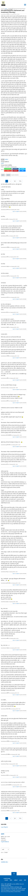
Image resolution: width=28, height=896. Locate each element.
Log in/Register (4, 827)
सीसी (25, 880)
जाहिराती (15, 880)
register (8, 175)
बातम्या (20, 880)
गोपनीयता (12, 887)
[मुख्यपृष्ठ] (3, 3)
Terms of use (4, 892)
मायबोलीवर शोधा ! (4, 862)
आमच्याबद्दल (16, 887)
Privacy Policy (10, 892)
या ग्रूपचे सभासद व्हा (5, 842)
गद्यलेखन (6, 159)
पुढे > (15, 181)
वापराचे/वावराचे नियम (5, 887)
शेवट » (20, 181)
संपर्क (21, 887)
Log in (3, 175)
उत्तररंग (2, 163)
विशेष (11, 880)
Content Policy (17, 892)
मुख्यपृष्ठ (6, 8)
